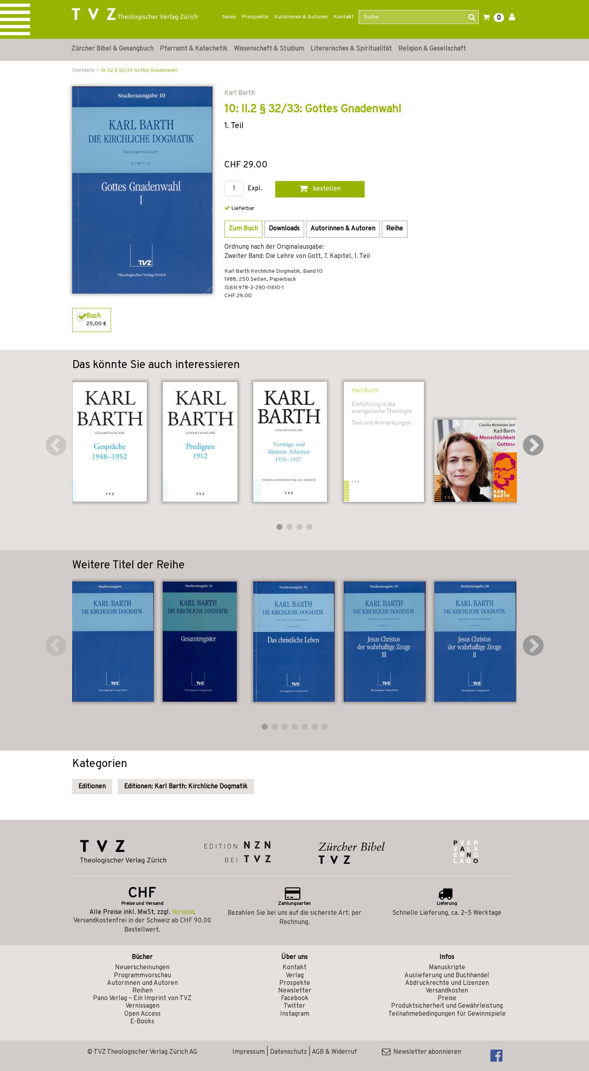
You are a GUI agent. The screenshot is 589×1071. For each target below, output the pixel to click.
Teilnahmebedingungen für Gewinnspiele (447, 1014)
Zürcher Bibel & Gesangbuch (112, 49)
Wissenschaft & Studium (269, 49)
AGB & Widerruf (334, 1052)
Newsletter (294, 991)
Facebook (295, 998)
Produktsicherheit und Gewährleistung (447, 1006)
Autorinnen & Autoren (301, 17)
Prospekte (255, 17)
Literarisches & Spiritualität (351, 49)
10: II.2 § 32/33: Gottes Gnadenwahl (139, 70)
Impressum (248, 1052)
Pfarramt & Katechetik (194, 49)
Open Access (142, 1014)
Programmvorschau (142, 976)
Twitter (294, 1006)
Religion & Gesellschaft (432, 49)
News (229, 17)
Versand (182, 912)
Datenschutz (288, 1052)
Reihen (142, 991)
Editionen (92, 787)
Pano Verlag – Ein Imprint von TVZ (142, 998)
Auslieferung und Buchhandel (446, 976)
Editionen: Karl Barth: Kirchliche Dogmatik (186, 787)
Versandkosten (447, 991)
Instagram (294, 1014)
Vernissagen (142, 1006)
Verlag (295, 976)
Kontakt (343, 17)
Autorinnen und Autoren (142, 983)
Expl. (255, 189)
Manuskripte (447, 968)
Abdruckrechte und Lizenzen (447, 983)
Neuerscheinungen (142, 968)
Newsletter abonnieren (425, 1052)
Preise (447, 998)
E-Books (142, 1022)
